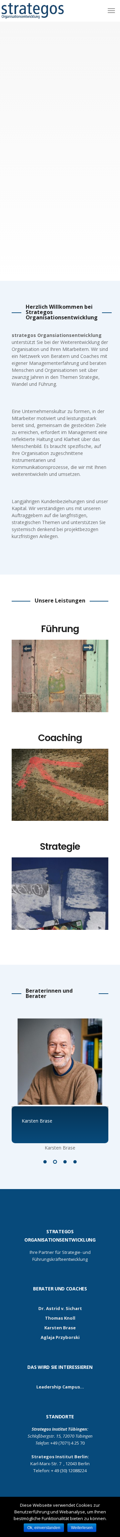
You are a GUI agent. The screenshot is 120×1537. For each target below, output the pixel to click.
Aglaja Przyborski (60, 1337)
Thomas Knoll (60, 1318)
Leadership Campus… (60, 1387)
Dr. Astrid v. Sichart (60, 1308)
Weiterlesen (82, 1527)
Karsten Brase (60, 1328)
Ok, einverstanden (43, 1527)
